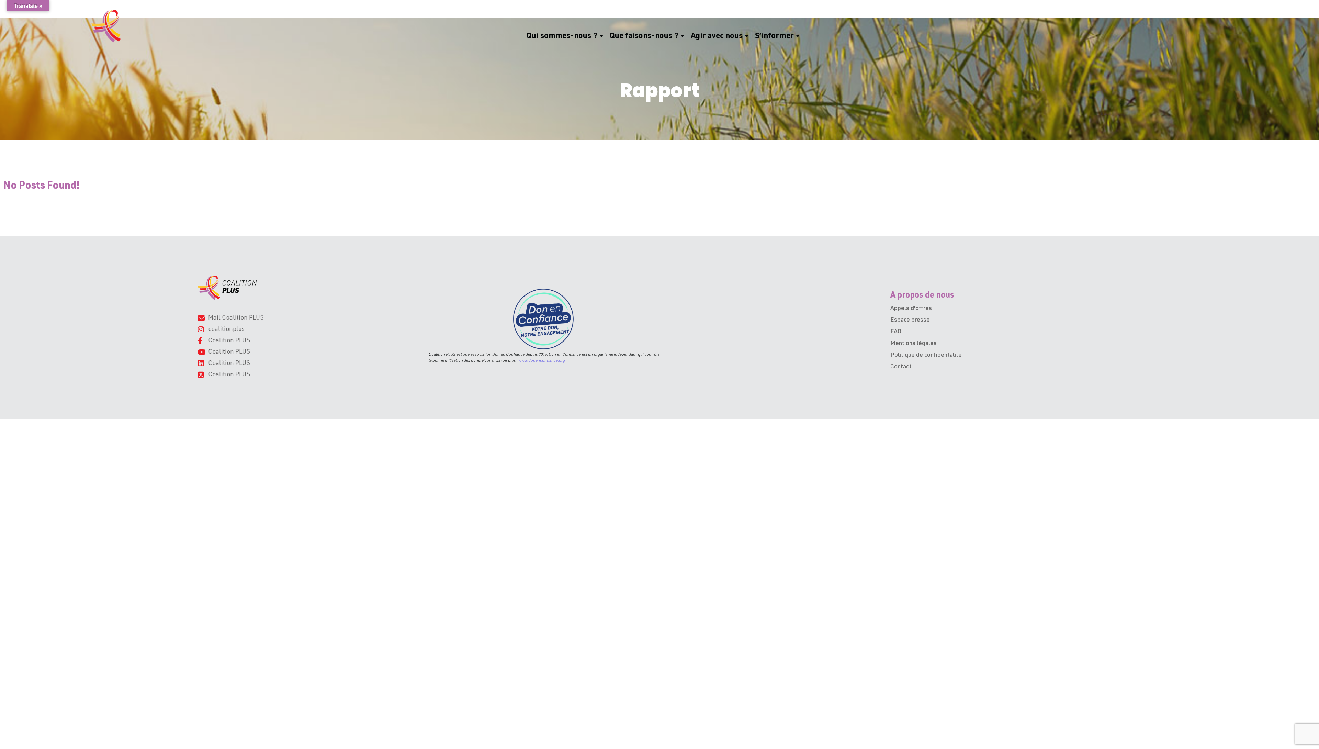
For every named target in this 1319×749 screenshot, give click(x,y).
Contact (901, 367)
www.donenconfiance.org (541, 361)
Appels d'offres (911, 308)
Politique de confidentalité (926, 355)
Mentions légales (913, 343)
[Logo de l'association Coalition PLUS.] (227, 288)
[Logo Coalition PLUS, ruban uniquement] (107, 26)
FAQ (895, 332)
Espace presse (910, 320)
